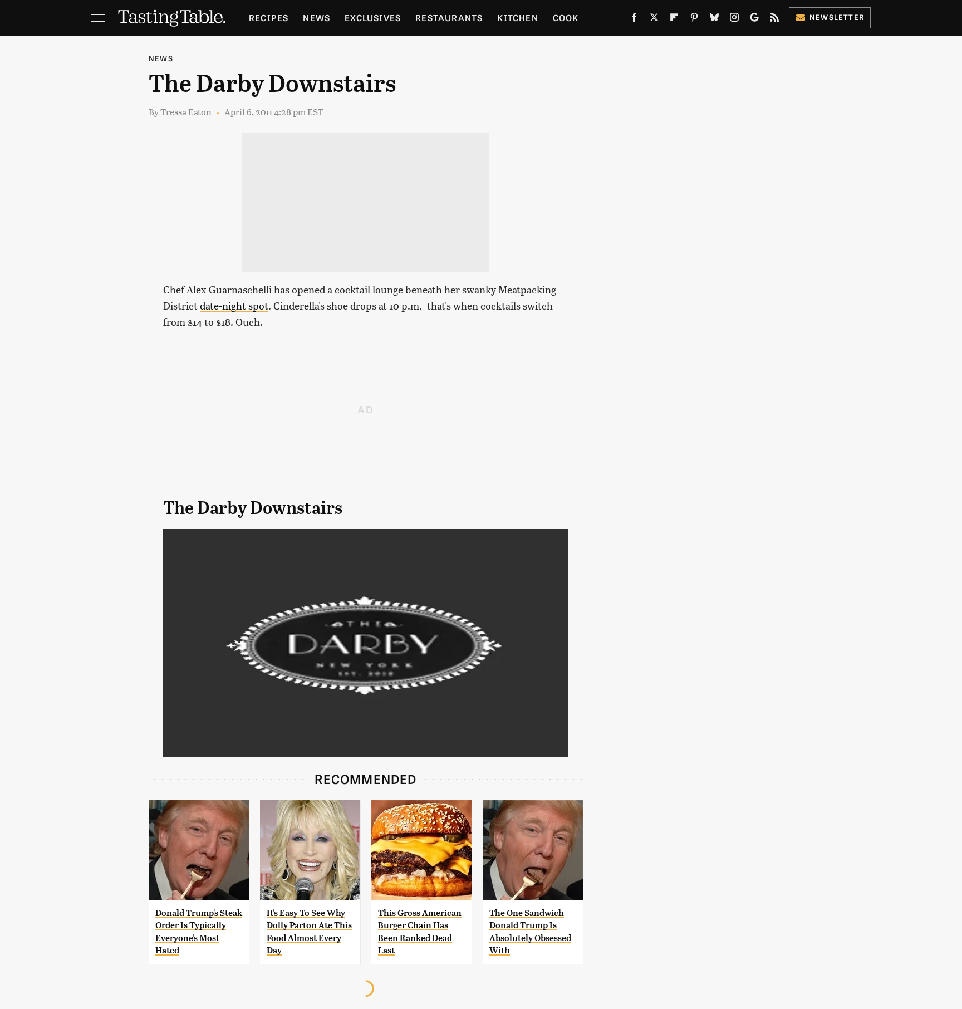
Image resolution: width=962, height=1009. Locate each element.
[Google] (754, 19)
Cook (566, 17)
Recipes (268, 17)
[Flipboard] (674, 19)
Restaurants (449, 17)
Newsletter (837, 17)
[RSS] (774, 19)
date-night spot (234, 305)
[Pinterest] (694, 19)
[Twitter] (654, 19)
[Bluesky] (714, 19)
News (316, 17)
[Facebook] (634, 19)
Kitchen (517, 17)
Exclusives (373, 17)
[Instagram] (734, 19)
